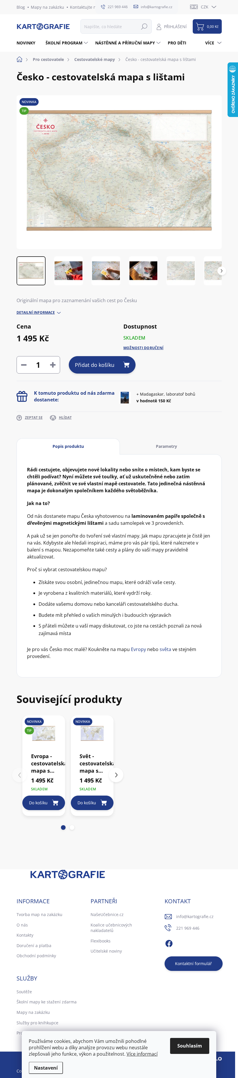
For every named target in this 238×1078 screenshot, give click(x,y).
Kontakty (25, 935)
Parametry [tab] (166, 446)
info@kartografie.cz (195, 916)
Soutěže (24, 991)
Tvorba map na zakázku (39, 914)
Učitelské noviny (106, 951)
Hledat (144, 26)
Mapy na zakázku (47, 7)
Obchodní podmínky (36, 955)
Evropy (138, 649)
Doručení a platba (34, 945)
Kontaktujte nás (85, 7)
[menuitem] (28, 43)
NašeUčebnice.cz (107, 914)
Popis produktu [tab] (68, 446)
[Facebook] (169, 942)
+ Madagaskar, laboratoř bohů (165, 397)
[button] (63, 827)
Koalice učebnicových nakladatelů (111, 927)
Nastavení (46, 1068)
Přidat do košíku (94, 364)
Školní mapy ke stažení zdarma (47, 1002)
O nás (22, 925)
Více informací (142, 1054)
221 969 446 (187, 928)
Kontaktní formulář (193, 963)
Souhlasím (189, 1046)
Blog (21, 7)
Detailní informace (36, 312)
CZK (204, 7)
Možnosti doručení (143, 348)
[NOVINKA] (92, 733)
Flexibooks (101, 941)
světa (165, 649)
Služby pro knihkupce (37, 1022)
